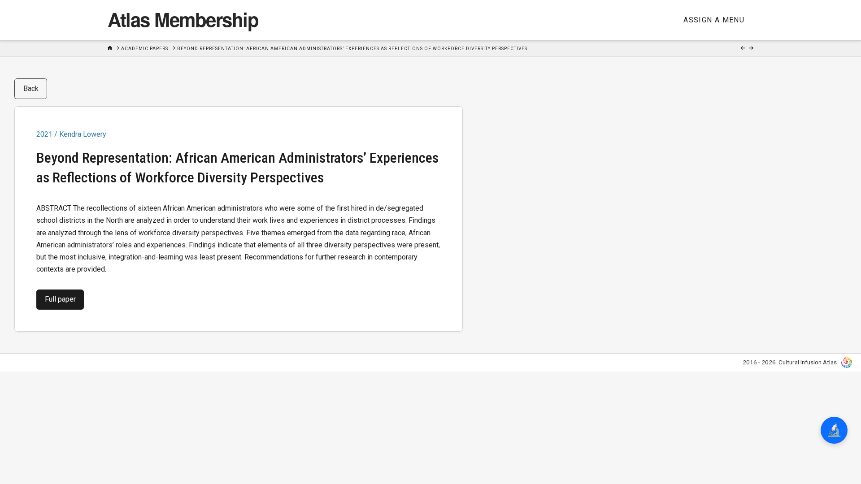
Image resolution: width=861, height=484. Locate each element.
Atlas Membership (183, 19)
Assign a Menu (713, 20)
